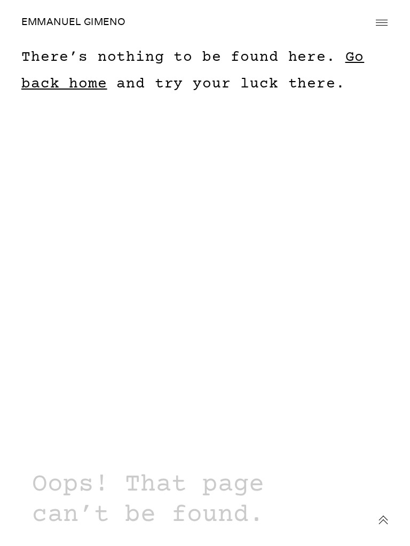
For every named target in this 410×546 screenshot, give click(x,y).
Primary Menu (381, 23)
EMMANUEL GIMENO (73, 21)
